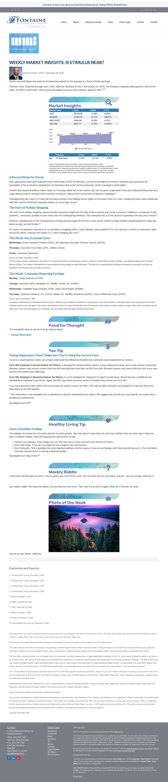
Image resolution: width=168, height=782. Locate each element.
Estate (50, 736)
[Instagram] (18, 9)
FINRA (134, 759)
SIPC (138, 759)
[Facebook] (15, 9)
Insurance (52, 738)
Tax (49, 741)
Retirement (52, 731)
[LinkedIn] (12, 9)
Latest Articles (53, 749)
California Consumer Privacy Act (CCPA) (139, 748)
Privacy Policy (77, 776)
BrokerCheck (119, 732)
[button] (76, 22)
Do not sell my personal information (124, 751)
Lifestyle (51, 746)
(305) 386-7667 (150, 9)
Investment (52, 733)
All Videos (52, 752)
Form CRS (80, 727)
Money (50, 744)
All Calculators (53, 754)
